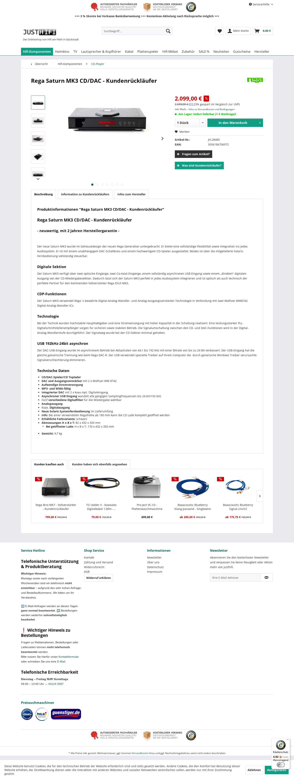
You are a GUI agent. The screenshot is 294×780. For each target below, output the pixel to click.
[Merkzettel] (219, 31)
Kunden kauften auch (49, 464)
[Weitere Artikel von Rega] (255, 85)
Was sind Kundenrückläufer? (201, 165)
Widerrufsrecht (94, 567)
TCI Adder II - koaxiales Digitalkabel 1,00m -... (101, 507)
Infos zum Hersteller (131, 194)
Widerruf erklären (98, 578)
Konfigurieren (276, 770)
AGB (87, 572)
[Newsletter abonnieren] (266, 578)
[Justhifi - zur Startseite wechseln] (39, 32)
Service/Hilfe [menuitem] (261, 4)
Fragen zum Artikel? (196, 154)
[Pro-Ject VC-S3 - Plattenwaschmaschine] (147, 487)
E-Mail (61, 661)
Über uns (153, 562)
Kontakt (89, 557)
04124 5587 (56, 683)
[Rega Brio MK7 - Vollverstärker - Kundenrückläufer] (56, 487)
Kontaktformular (69, 656)
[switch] (281, 764)
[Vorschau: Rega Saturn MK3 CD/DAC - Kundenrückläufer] (38, 103)
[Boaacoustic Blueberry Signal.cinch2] (238, 487)
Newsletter (154, 557)
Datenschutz (155, 567)
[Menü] (287, 740)
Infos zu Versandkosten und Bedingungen (212, 109)
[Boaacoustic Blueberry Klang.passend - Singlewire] (192, 487)
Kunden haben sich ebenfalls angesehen (99, 464)
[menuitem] (137, 31)
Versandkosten (140, 753)
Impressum (154, 572)
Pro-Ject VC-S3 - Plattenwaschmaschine (147, 507)
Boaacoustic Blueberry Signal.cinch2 (238, 507)
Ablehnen (254, 770)
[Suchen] (168, 31)
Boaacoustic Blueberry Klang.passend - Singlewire (192, 507)
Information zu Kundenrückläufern (85, 194)
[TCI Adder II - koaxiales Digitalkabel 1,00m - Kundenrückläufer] (101, 487)
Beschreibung (43, 194)
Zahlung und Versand (98, 562)
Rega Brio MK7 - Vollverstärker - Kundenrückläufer (56, 507)
